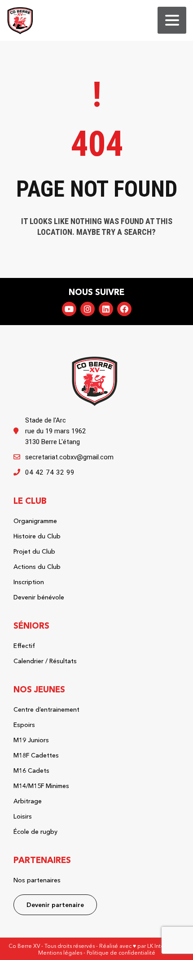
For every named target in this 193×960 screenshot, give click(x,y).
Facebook (124, 309)
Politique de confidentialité (121, 952)
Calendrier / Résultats (45, 661)
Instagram (87, 309)
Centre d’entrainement (46, 709)
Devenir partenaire (55, 905)
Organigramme (35, 521)
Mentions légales (60, 952)
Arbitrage (27, 801)
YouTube (69, 309)
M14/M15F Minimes (41, 786)
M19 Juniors (31, 740)
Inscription (28, 582)
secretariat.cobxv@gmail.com (69, 457)
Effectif (24, 646)
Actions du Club (37, 567)
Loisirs (22, 816)
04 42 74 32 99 (50, 472)
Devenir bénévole (38, 597)
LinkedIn (106, 309)
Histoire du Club (37, 536)
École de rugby (35, 832)
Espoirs (24, 725)
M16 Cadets (31, 770)
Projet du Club (34, 551)
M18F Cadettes (36, 755)
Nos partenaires (37, 880)
